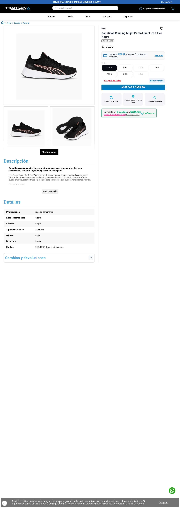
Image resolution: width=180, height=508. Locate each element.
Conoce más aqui (132, 115)
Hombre (51, 16)
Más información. (135, 503)
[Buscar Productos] (115, 8)
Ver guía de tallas (112, 80)
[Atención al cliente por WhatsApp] (172, 490)
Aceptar (163, 502)
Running (26, 23)
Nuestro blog (167, 2)
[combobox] (85, 9)
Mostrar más (49, 152)
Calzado (17, 23)
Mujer (70, 16)
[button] (133, 55)
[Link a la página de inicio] (3, 23)
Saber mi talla (157, 80)
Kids (88, 16)
